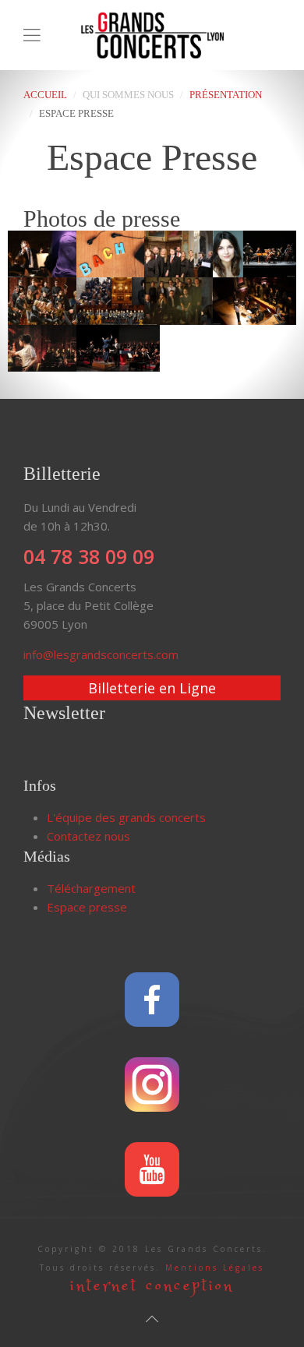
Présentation (225, 94)
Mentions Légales (214, 1267)
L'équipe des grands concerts (126, 817)
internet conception (152, 1285)
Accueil (45, 94)
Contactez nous (88, 836)
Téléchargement (91, 888)
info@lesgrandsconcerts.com (101, 654)
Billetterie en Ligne (152, 688)
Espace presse (87, 907)
